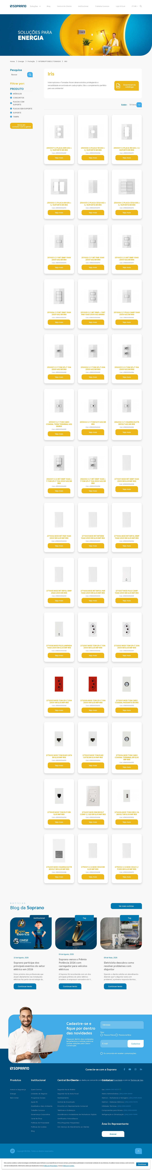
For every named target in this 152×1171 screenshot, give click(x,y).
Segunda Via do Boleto (66, 1089)
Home (12, 61)
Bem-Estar (14, 1098)
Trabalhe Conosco (102, 6)
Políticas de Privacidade (40, 1123)
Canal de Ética (36, 1118)
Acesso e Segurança (18, 1089)
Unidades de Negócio (39, 1093)
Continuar (142, 1164)
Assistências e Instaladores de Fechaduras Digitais (77, 1114)
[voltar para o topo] (138, 1151)
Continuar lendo (25, 986)
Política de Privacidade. (50, 1166)
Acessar (113, 1134)
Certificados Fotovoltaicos (67, 1118)
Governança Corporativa (40, 1114)
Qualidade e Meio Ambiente (41, 1106)
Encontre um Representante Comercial (72, 1106)
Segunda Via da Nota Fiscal (67, 1093)
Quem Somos (36, 1089)
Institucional (83, 6)
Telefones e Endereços (66, 1110)
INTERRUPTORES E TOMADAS (49, 61)
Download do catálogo (129, 86)
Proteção (31, 61)
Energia (21, 61)
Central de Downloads (66, 1102)
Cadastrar (135, 1043)
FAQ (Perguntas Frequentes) (68, 1123)
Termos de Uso (137, 1080)
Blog (48, 6)
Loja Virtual (120, 6)
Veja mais (59, 158)
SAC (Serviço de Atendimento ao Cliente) (73, 1127)
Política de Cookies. (68, 1166)
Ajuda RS (34, 1102)
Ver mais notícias (126, 906)
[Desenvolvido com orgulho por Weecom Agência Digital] (12, 1151)
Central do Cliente (64, 6)
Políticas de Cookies (39, 1127)
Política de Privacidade (113, 1080)
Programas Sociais (38, 1098)
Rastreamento (63, 1098)
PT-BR (134, 6)
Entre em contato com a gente (21, 126)
